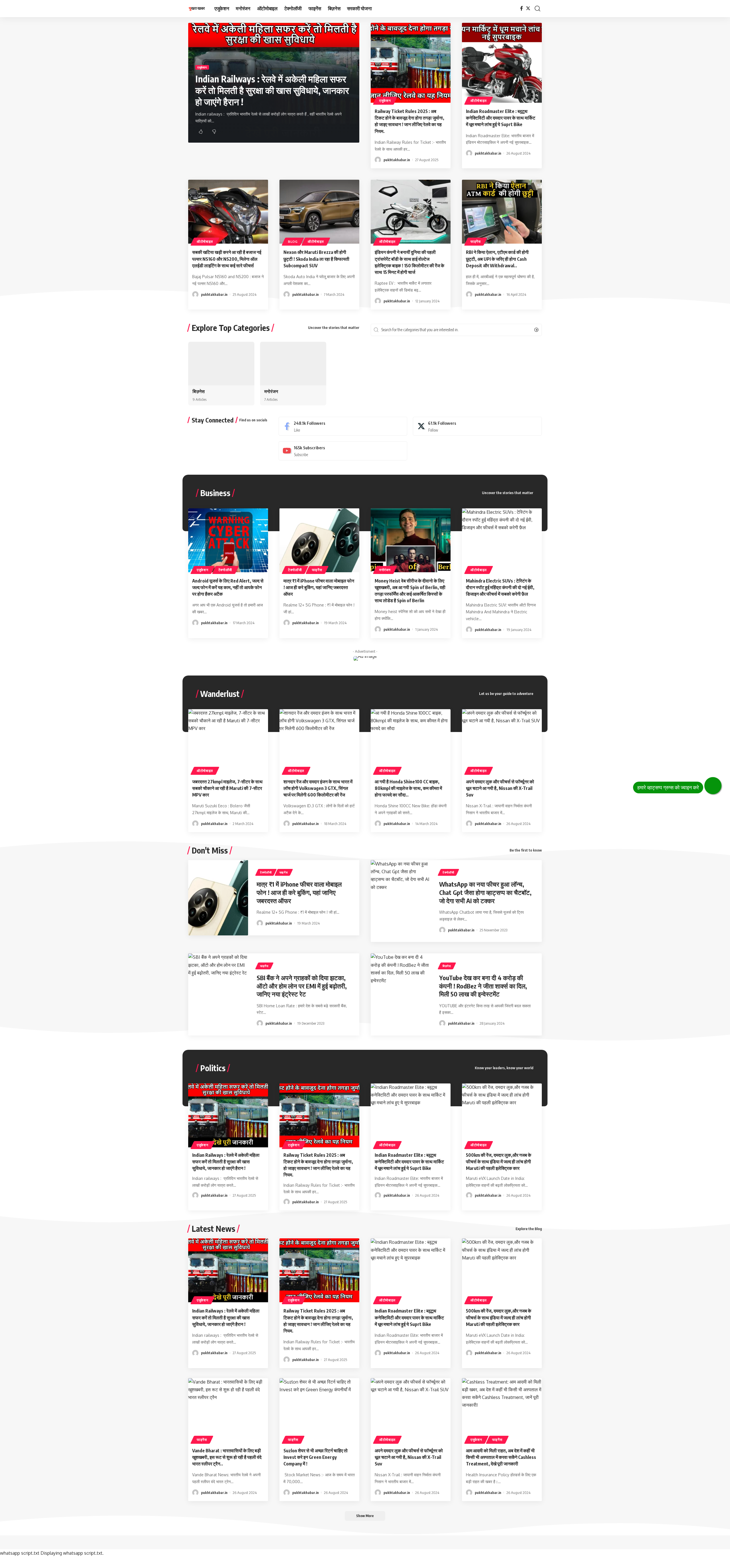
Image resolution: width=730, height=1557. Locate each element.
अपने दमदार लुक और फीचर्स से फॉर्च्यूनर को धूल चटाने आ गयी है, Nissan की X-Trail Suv (500, 788)
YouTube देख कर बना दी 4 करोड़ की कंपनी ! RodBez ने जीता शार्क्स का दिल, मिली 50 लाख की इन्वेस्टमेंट (483, 986)
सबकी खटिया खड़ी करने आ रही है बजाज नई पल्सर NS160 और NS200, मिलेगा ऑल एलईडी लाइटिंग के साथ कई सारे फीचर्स (226, 258)
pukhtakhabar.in (397, 159)
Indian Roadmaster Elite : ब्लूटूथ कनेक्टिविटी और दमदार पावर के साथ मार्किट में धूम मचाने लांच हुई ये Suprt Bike (500, 117)
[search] (537, 8)
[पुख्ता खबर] (196, 8)
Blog (293, 241)
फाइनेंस (476, 241)
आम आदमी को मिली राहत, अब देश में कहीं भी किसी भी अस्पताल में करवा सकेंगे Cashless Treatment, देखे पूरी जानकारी (501, 1457)
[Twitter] (528, 8)
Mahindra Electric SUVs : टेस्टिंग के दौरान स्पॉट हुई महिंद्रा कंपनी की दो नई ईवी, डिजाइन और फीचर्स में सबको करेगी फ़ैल (500, 587)
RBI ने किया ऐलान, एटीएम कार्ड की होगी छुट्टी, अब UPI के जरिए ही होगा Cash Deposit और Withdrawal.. (497, 258)
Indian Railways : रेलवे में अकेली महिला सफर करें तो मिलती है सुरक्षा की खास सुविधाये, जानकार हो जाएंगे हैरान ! (272, 90)
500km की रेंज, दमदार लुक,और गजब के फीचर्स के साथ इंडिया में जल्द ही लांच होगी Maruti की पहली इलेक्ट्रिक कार (498, 1161)
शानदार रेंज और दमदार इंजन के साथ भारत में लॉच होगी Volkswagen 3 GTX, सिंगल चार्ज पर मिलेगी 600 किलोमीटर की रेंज (317, 788)
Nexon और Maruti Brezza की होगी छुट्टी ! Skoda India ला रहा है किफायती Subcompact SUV (316, 258)
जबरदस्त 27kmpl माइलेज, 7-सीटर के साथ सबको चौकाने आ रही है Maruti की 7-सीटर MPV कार (227, 788)
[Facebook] (521, 8)
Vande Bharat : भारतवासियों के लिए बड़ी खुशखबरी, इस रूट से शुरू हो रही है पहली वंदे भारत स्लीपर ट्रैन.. (226, 1457)
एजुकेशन (202, 67)
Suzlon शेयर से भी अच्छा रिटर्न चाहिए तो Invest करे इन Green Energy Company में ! (315, 1457)
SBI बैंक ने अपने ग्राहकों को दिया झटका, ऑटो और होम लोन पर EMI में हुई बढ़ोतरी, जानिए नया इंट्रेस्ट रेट (302, 986)
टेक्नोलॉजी (225, 570)
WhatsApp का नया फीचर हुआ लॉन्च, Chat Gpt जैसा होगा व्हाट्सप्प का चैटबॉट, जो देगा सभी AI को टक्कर (485, 892)
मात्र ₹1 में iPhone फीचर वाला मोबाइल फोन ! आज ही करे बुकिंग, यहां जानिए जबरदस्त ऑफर (318, 587)
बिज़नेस (198, 391)
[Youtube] (343, 450)
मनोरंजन (271, 391)
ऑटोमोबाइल (479, 100)
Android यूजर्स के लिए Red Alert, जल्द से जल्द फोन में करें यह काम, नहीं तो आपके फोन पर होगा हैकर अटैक (227, 587)
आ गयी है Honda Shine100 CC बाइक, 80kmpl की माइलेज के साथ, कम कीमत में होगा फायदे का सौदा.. (408, 788)
